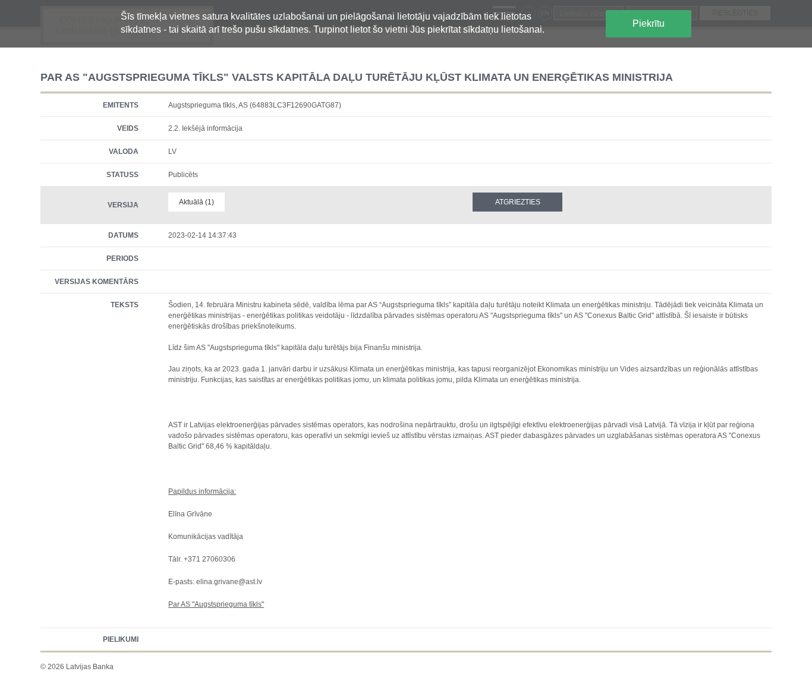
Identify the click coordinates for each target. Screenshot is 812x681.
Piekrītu (648, 23)
